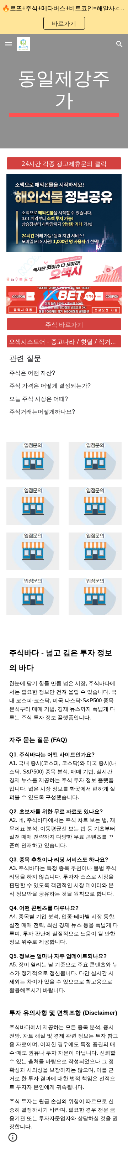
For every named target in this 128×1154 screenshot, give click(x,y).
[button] (8, 44)
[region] (64, 17)
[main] (64, 91)
